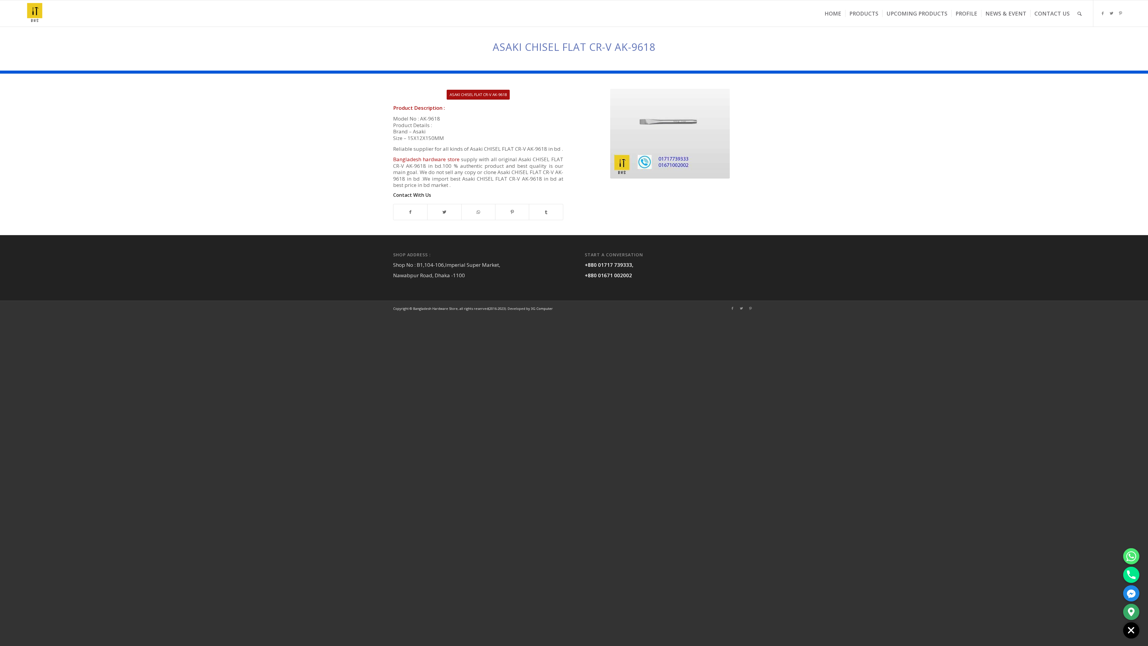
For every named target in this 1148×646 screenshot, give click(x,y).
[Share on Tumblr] (546, 212)
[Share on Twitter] (444, 212)
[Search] (1080, 13)
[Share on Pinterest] (512, 212)
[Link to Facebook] (1102, 13)
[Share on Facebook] (410, 212)
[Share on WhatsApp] (478, 212)
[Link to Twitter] (1111, 13)
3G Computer (542, 308)
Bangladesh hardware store (427, 159)
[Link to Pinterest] (1120, 13)
